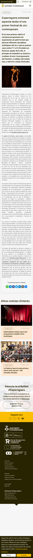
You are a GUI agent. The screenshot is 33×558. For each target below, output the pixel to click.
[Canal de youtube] (22, 419)
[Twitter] (14, 419)
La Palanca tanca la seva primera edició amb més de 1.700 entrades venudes (16, 370)
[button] (7, 286)
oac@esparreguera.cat (10, 497)
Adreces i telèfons (9, 463)
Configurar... (4, 551)
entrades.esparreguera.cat (19, 132)
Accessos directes (6, 1)
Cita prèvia (7, 461)
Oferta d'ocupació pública (11, 468)
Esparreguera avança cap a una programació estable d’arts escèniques (15, 334)
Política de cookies (9, 477)
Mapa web (7, 486)
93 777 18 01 (14, 499)
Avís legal (7, 473)
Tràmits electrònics (9, 467)
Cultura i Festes (6, 12)
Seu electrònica (8, 465)
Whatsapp (25, 399)
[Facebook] (10, 419)
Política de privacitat (9, 475)
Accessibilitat (8, 484)
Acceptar (23, 555)
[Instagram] (18, 419)
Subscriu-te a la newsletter (16, 405)
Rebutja (8, 555)
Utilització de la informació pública (13, 479)
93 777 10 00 (7, 499)
